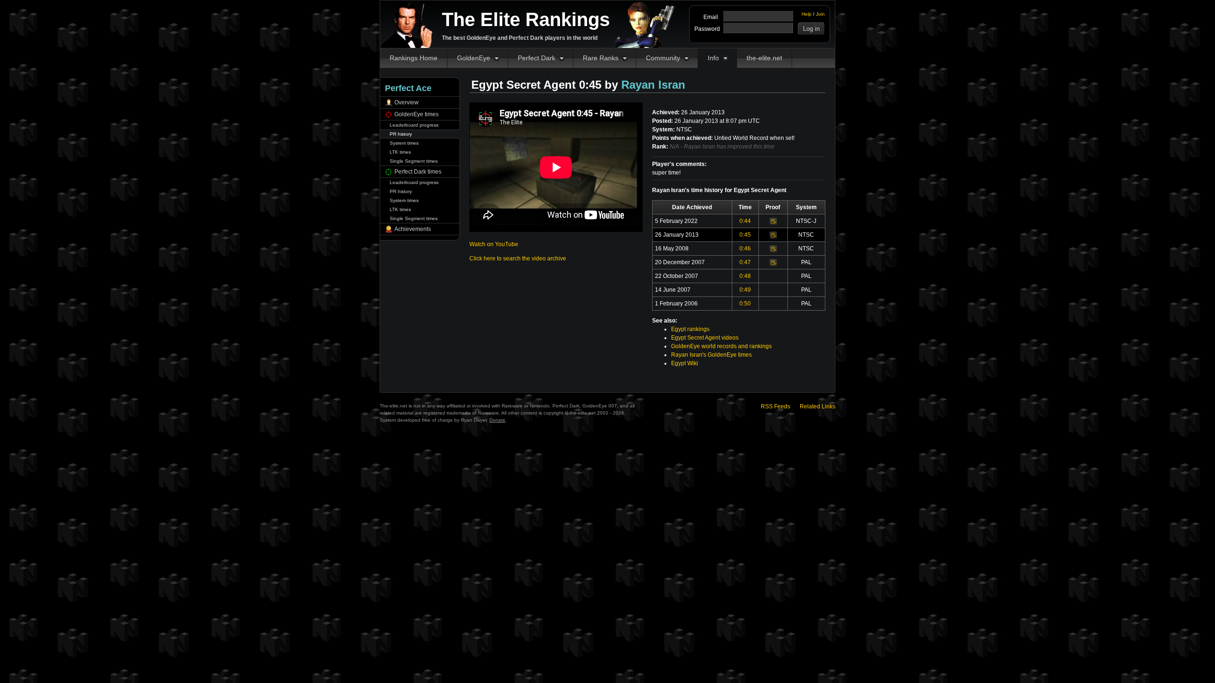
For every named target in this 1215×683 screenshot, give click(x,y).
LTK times (400, 152)
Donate (497, 420)
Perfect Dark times (417, 171)
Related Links (817, 406)
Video (773, 221)
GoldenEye (473, 58)
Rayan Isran (653, 84)
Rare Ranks (600, 58)
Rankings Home (414, 58)
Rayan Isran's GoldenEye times (711, 354)
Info (713, 58)
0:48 (745, 276)
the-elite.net (764, 58)
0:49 (745, 289)
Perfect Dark (536, 58)
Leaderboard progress (414, 125)
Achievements (412, 229)
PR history (401, 134)
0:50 (745, 303)
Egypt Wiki (684, 363)
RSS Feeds (775, 406)
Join (820, 14)
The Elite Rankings (526, 19)
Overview (406, 102)
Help (807, 14)
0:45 (745, 234)
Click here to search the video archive (517, 258)
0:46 (745, 248)
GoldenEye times (416, 114)
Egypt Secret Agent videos (704, 337)
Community (663, 58)
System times (404, 143)
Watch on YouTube (493, 244)
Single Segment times (414, 161)
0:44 (745, 221)
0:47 (745, 262)
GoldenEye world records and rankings (721, 346)
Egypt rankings (690, 329)
